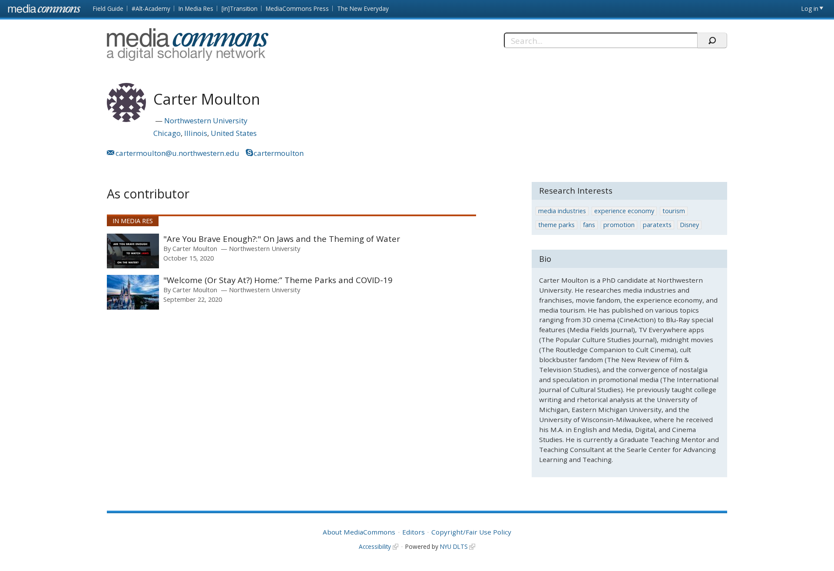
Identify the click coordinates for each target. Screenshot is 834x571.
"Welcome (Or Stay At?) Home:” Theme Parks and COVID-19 (278, 280)
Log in (809, 8)
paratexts (657, 225)
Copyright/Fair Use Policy (471, 532)
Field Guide (108, 8)
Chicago (167, 133)
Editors (413, 532)
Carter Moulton (194, 248)
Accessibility (375, 546)
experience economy (624, 211)
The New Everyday (363, 8)
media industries (562, 211)
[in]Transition (240, 8)
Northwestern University (206, 120)
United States (234, 133)
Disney (689, 225)
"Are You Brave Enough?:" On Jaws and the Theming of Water (281, 239)
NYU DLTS (454, 546)
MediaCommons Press (297, 8)
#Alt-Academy (151, 8)
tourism (673, 211)
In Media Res (196, 8)
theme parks (556, 225)
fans (589, 225)
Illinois (195, 133)
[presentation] (133, 251)
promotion (619, 225)
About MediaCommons (359, 532)
